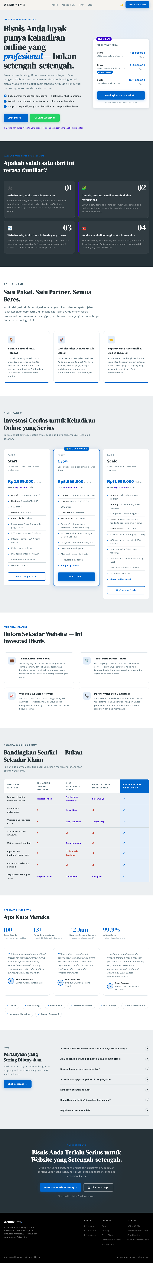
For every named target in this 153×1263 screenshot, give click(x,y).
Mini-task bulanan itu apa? (104, 1089)
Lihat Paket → (16, 117)
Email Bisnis (107, 1235)
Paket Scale (90, 1235)
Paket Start (89, 1226)
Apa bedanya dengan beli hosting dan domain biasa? (104, 1058)
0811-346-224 (133, 1226)
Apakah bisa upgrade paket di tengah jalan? (104, 1079)
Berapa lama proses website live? (104, 1069)
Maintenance (108, 1244)
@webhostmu (134, 1235)
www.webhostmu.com (138, 1239)
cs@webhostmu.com (85, 1196)
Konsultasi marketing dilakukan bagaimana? (104, 1100)
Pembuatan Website (111, 1239)
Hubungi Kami (143, 1257)
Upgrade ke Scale (126, 590)
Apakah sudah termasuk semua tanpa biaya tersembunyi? (104, 1048)
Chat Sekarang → (17, 1084)
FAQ (81, 5)
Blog (90, 5)
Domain (105, 1226)
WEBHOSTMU (14, 4)
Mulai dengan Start (27, 576)
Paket (55, 5)
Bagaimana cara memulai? (104, 1110)
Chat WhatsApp (46, 117)
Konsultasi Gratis (137, 4)
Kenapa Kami (68, 5)
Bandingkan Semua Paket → (121, 95)
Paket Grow (90, 1230)
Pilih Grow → (76, 576)
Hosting (105, 1230)
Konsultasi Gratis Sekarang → (60, 1187)
